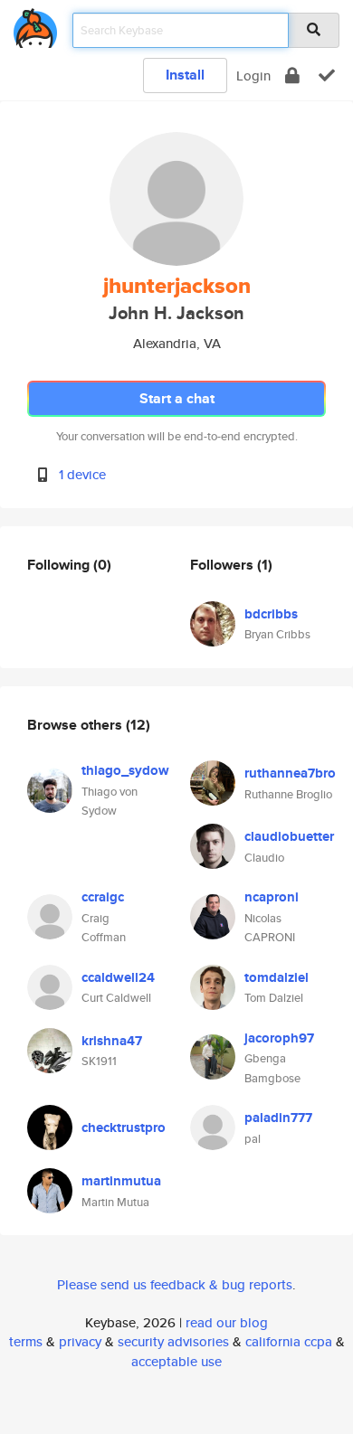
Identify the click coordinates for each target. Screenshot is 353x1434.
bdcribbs (271, 614)
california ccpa (288, 1341)
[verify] (327, 75)
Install (185, 74)
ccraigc (102, 897)
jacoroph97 (279, 1038)
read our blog (227, 1322)
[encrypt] (292, 75)
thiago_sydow (125, 770)
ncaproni (271, 897)
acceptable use (176, 1361)
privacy (80, 1341)
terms (26, 1341)
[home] (35, 24)
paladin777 (278, 1117)
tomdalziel (276, 977)
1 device (82, 474)
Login (253, 75)
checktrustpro (123, 1127)
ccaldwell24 (118, 977)
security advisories (173, 1341)
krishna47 (111, 1041)
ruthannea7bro (290, 773)
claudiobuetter (289, 836)
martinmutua (121, 1181)
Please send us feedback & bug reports (174, 1284)
